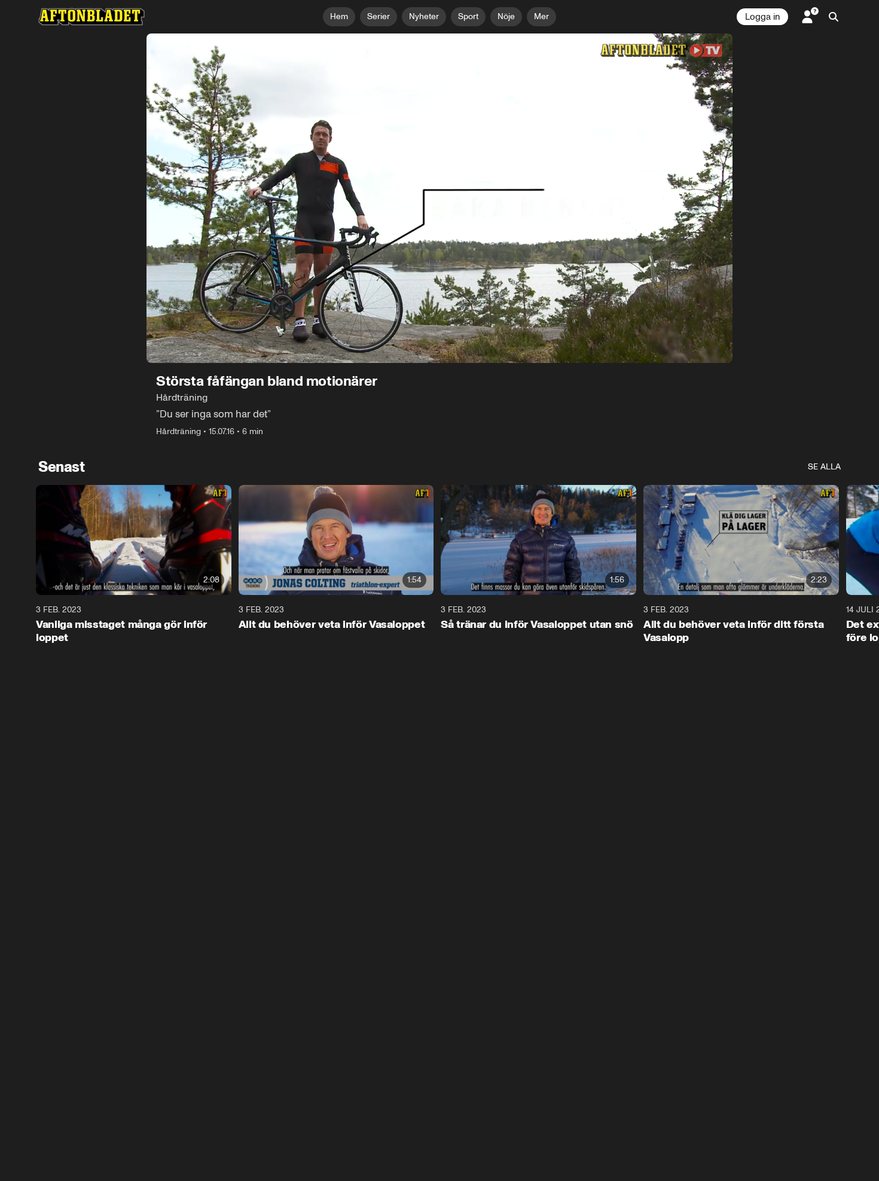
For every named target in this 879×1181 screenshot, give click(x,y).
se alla (824, 467)
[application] (439, 198)
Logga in (762, 16)
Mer (541, 16)
